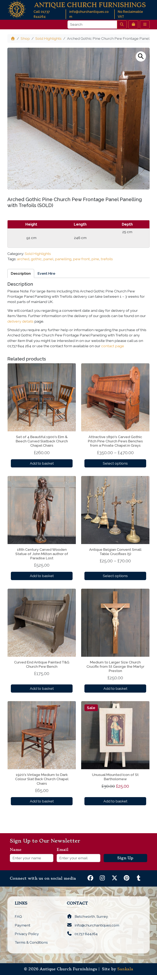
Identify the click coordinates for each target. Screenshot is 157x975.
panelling (63, 259)
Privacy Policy (27, 934)
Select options (115, 463)
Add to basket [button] (42, 463)
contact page (112, 346)
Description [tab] (21, 273)
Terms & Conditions (31, 942)
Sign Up (125, 858)
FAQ (18, 916)
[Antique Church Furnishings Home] (16, 9)
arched (23, 259)
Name (17, 849)
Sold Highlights (48, 38)
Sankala (125, 969)
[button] (141, 56)
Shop (25, 38)
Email (64, 849)
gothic (36, 259)
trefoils (107, 259)
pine (95, 259)
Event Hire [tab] (46, 273)
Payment (22, 925)
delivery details (20, 321)
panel (48, 259)
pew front (81, 259)
